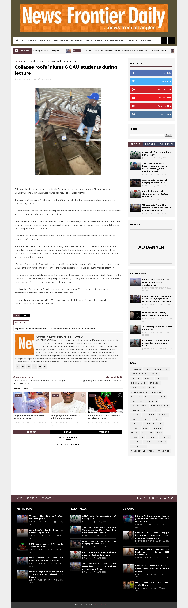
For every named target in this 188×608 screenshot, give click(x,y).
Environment (138, 410)
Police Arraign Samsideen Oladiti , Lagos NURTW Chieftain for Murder (46, 574)
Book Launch (138, 383)
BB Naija (146, 40)
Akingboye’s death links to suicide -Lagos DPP (65, 417)
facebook (104, 432)
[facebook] (137, 498)
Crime (151, 387)
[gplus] (145, 498)
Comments (167, 144)
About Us (32, 498)
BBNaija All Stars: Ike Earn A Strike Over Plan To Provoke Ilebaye (152, 568)
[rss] (160, 498)
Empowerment (139, 406)
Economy (136, 396)
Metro (26, 61)
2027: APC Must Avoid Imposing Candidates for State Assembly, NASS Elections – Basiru (110, 50)
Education (61, 40)
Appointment (138, 374)
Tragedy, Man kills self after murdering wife (28, 417)
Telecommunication (142, 451)
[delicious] (172, 498)
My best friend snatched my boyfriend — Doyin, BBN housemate (152, 552)
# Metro (25, 315)
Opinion (152, 437)
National (147, 433)
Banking (136, 378)
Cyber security (139, 392)
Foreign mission (140, 419)
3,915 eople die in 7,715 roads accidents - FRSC (104, 417)
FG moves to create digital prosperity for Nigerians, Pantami (155, 343)
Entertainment (115, 40)
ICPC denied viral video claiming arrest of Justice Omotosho (155, 194)
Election (152, 401)
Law (145, 428)
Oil (142, 437)
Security (149, 442)
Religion (136, 442)
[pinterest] (149, 498)
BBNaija (148, 378)
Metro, (56, 79)
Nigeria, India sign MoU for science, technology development (155, 282)
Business (77, 40)
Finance (135, 415)
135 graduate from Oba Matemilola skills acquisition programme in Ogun (156, 207)
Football (149, 415)
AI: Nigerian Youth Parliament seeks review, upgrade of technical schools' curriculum (157, 299)
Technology (138, 446)
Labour (135, 428)
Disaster (157, 392)
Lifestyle (156, 428)
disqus (67, 432)
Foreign (162, 415)
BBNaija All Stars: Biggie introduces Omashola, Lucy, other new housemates (152, 535)
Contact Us (48, 498)
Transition (164, 451)
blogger (31, 432)
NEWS (134, 437)
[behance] (164, 498)
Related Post (21, 388)
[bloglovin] (153, 498)
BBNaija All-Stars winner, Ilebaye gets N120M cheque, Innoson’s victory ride (152, 518)
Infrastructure (153, 424)
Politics (45, 40)
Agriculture (161, 369)
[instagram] (168, 498)
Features (28, 40)
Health (133, 40)
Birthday (161, 378)
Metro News (94, 40)
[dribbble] (157, 498)
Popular (151, 144)
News (64, 50)
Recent (135, 144)
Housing (136, 424)
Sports (162, 442)
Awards (154, 374)
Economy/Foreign (155, 396)
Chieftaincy (138, 387)
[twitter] (141, 498)
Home (18, 61)
